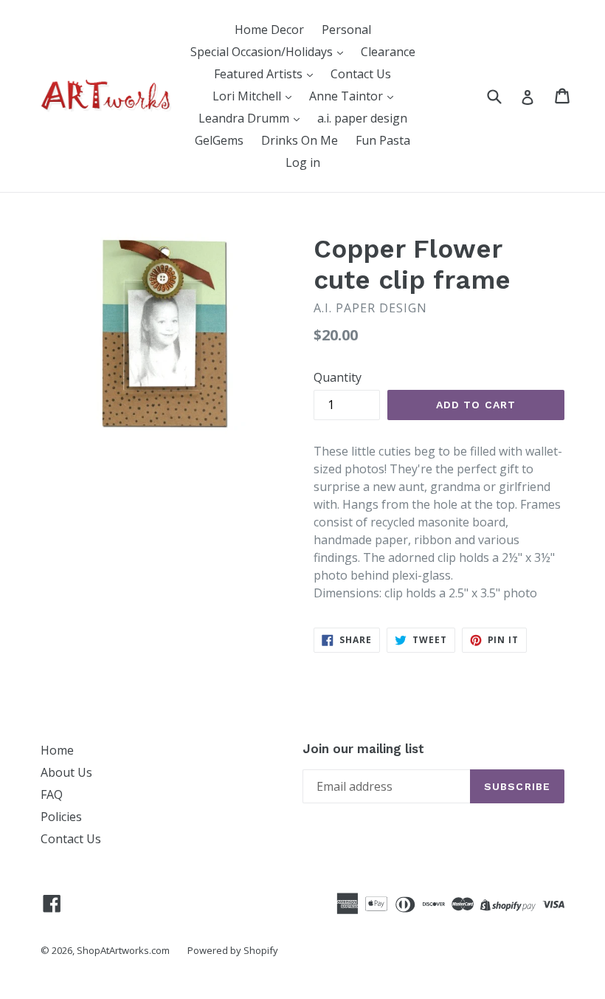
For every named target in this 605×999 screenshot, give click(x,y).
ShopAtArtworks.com (123, 950)
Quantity (338, 377)
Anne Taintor (347, 96)
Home (57, 750)
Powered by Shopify (232, 950)
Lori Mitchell (248, 96)
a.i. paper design (362, 118)
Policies (61, 817)
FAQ (52, 794)
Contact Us (361, 74)
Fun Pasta (383, 140)
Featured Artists (259, 74)
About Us (66, 772)
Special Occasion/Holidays (263, 52)
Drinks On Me (299, 140)
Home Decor (269, 29)
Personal (346, 29)
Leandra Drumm (245, 118)
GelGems (219, 140)
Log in (303, 162)
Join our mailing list (363, 748)
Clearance (388, 52)
